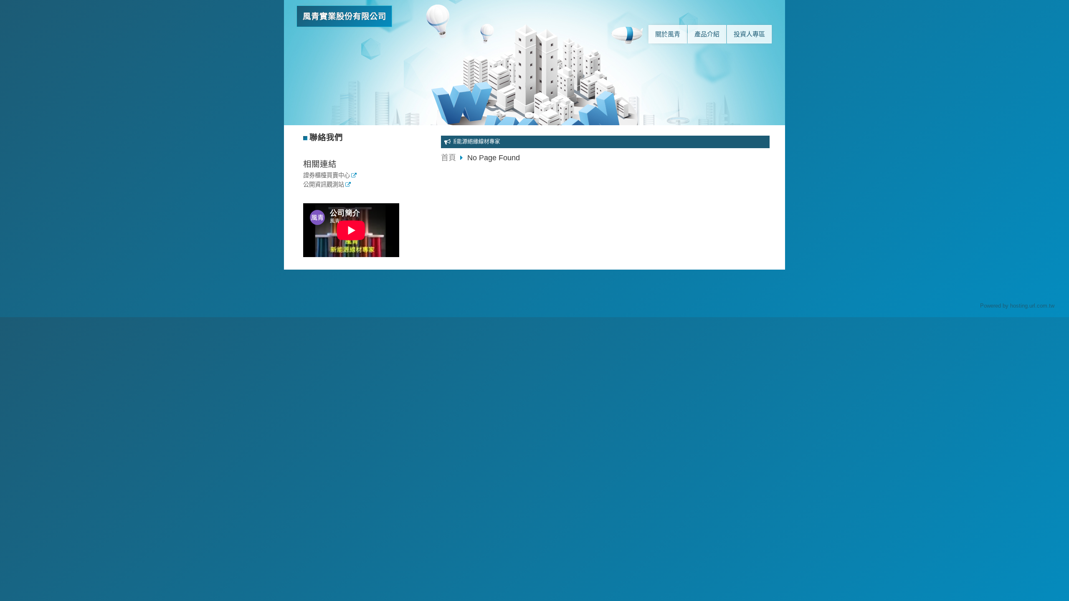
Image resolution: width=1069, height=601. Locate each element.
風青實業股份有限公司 (344, 16)
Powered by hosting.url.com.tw (1017, 306)
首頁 (448, 158)
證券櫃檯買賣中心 (326, 175)
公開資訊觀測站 (323, 185)
